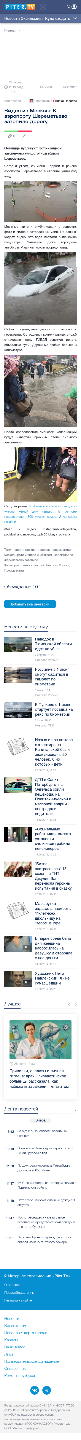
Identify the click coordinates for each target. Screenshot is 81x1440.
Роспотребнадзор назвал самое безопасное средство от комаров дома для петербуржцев (46, 1211)
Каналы (11, 1340)
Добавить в (56, 101)
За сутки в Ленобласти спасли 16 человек (42, 1122)
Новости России (57, 565)
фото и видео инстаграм (34, 555)
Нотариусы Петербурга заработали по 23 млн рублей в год (45, 1140)
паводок (44, 550)
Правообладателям (19, 1292)
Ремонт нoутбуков (20, 1376)
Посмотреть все (22, 591)
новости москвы (24, 550)
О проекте (12, 1284)
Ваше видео (14, 1347)
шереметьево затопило (21, 560)
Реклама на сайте (18, 1300)
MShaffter (70, 87)
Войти (74, 6)
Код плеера (12, 101)
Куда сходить (57, 18)
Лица (8, 1354)
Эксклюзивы (32, 18)
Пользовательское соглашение (31, 1361)
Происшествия (14, 570)
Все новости (74, 1099)
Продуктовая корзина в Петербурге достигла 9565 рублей (43, 1157)
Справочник (15, 1369)
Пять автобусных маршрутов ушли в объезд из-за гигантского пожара (44, 1229)
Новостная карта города (25, 1333)
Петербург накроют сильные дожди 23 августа (46, 1192)
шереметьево (63, 555)
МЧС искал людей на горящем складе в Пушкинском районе (46, 1174)
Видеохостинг (16, 1326)
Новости (12, 18)
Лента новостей (32, 565)
